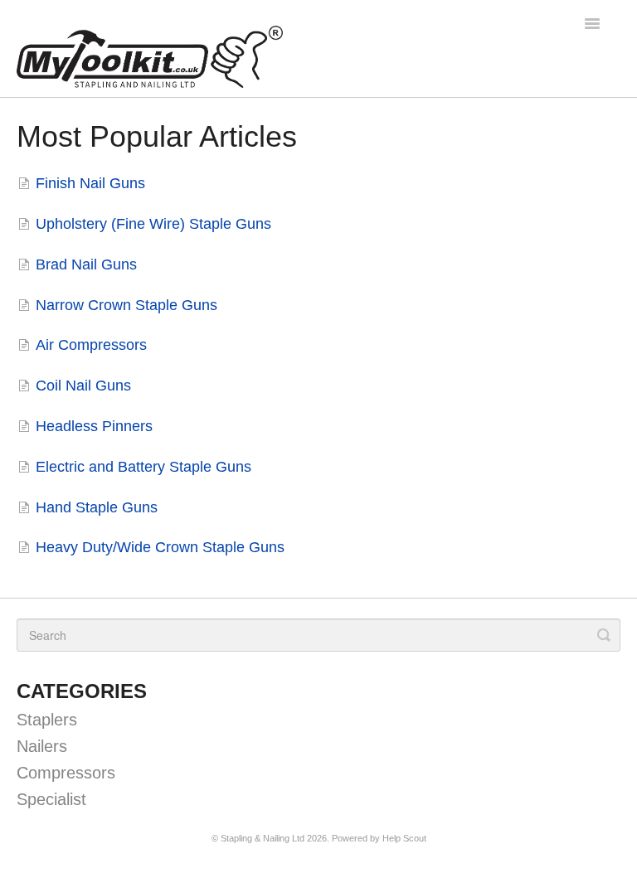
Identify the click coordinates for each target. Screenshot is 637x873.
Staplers (47, 720)
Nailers (42, 746)
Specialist (51, 799)
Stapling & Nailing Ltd (262, 838)
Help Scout (404, 838)
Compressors (66, 773)
